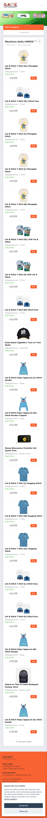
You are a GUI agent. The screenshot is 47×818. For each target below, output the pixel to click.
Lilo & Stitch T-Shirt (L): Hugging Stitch (23, 483)
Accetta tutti (23, 805)
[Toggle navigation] (42, 5)
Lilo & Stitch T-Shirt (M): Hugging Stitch (23, 516)
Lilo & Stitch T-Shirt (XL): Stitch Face (22, 101)
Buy (33, 78)
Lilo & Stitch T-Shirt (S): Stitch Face (21, 617)
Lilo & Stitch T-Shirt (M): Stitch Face (21, 310)
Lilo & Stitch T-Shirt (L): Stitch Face (21, 584)
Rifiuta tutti (24, 811)
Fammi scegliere (10, 799)
